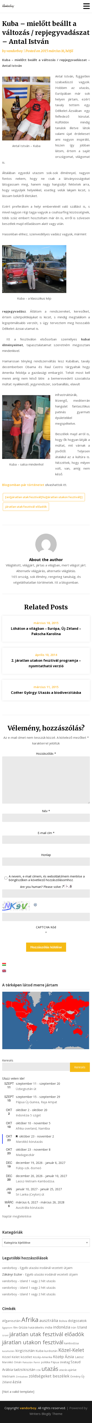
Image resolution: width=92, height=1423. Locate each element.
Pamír (37, 1362)
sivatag (65, 1362)
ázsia (16, 1381)
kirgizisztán (25, 1350)
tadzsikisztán (24, 1369)
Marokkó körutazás (29, 1142)
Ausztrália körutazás (30, 1208)
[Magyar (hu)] (4, 964)
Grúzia (23, 1327)
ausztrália (48, 1320)
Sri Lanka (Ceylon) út (30, 1194)
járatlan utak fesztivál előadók (26, 507)
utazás (50, 1369)
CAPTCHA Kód (46, 927)
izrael (5, 1335)
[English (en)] (4, 971)
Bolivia (63, 1321)
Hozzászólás (46, 754)
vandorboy (14, 51)
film (15, 1327)
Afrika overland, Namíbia (33, 1128)
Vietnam (8, 1376)
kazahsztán (8, 1351)
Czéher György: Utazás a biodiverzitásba (46, 692)
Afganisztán (11, 1321)
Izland (82, 1327)
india (48, 1327)
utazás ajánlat (67, 1370)
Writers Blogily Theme (46, 1414)
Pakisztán (27, 1362)
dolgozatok (77, 1320)
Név (46, 811)
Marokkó (7, 1362)
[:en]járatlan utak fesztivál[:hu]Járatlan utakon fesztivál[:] (44, 497)
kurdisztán (51, 1351)
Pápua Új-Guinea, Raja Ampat (36, 1102)
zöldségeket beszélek (49, 1376)
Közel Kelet (11, 1357)
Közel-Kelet (71, 1350)
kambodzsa (71, 1343)
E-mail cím (46, 833)
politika (45, 1362)
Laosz (79, 1357)
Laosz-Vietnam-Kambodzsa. (35, 1181)
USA (38, 1370)
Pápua (55, 1362)
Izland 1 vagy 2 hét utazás (38, 1281)
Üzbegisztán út (26, 1089)
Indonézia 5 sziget (28, 1115)
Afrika (30, 1319)
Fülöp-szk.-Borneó (28, 1168)
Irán (73, 1327)
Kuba (39, 1351)
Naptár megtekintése (16, 1216)
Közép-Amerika (42, 1357)
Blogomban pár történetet (23, 485)
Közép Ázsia (63, 1356)
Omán (18, 1362)
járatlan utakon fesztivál (32, 1342)
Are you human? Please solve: (41, 887)
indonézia (61, 1327)
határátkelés (36, 1327)
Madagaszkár (25, 1155)
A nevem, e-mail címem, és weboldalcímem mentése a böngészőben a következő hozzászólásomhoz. (47, 878)
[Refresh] (35, 904)
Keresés (7, 1060)
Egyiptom (7, 1327)
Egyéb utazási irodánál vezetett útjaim (46, 1268)
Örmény (75, 1376)
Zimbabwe (22, 1376)
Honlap (46, 855)
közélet (26, 1357)
